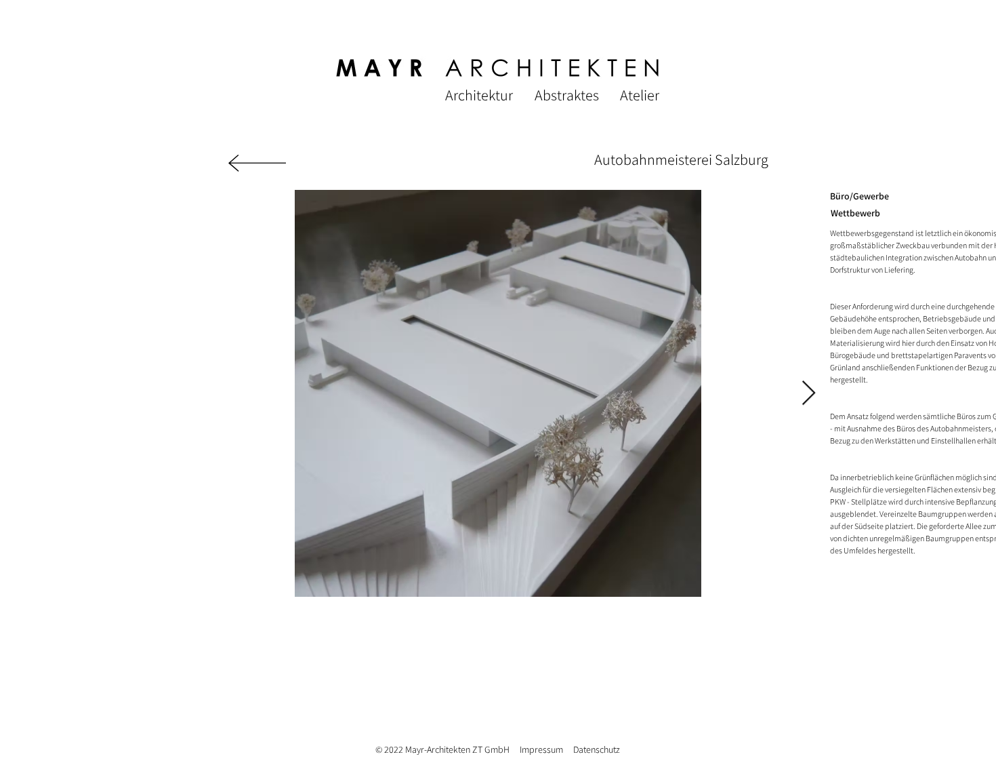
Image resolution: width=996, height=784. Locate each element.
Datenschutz (596, 749)
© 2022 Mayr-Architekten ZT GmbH (447, 749)
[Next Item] (808, 393)
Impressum (541, 749)
